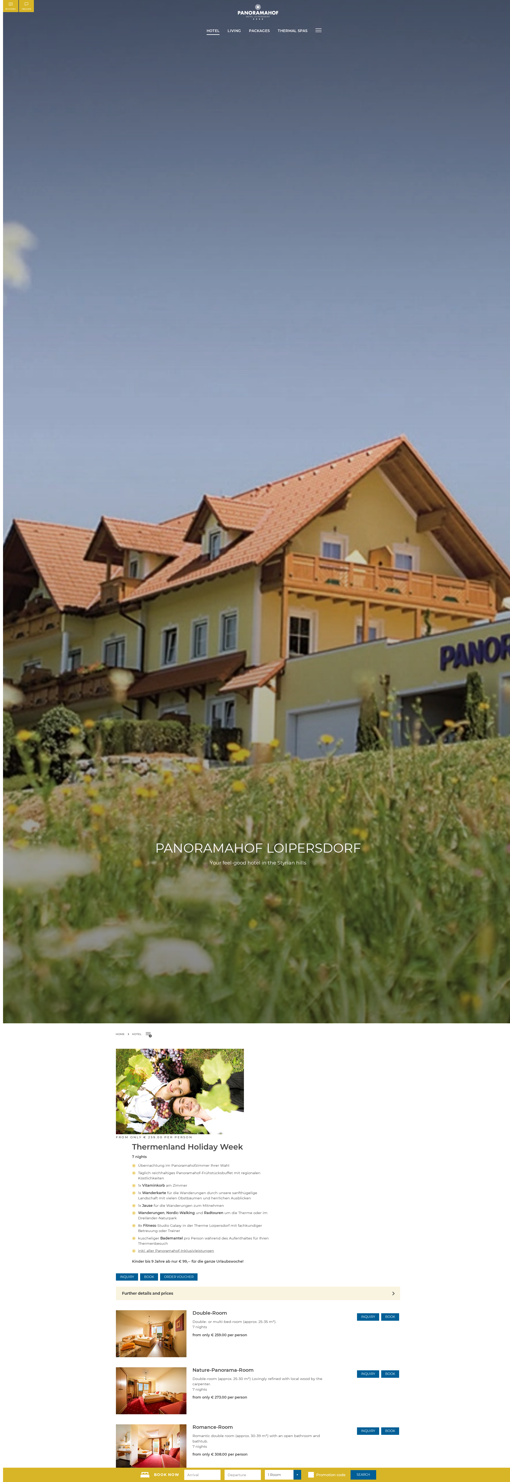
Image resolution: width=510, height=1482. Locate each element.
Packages (259, 31)
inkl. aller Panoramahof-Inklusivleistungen (176, 1251)
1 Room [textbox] (274, 1475)
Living (234, 31)
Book (149, 1277)
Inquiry (127, 1277)
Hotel (213, 31)
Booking (10, 9)
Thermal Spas (292, 31)
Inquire (26, 9)
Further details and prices (147, 1293)
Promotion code (331, 1475)
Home (120, 1034)
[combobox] (283, 1475)
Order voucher (179, 1277)
